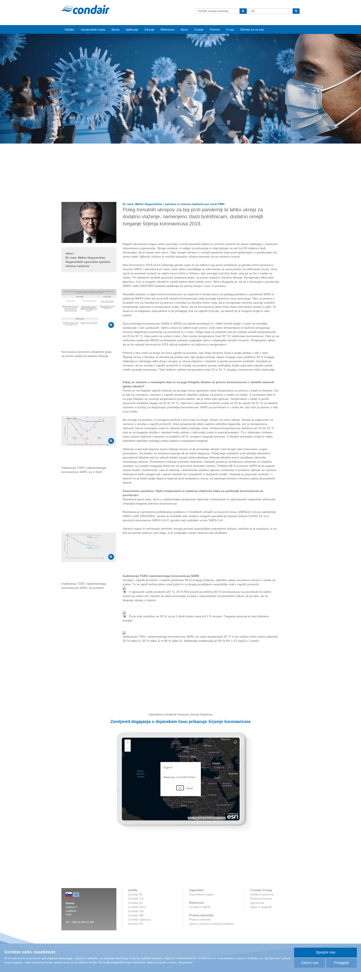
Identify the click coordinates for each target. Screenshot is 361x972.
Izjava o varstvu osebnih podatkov (211, 923)
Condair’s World (199, 907)
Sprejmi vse (325, 952)
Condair (85, 9)
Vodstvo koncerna (262, 894)
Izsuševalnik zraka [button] (93, 29)
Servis (115, 29)
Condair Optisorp (139, 919)
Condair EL (135, 894)
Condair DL (135, 902)
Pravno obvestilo (200, 919)
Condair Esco (137, 907)
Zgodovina (257, 902)
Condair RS (135, 923)
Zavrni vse (309, 963)
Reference (167, 29)
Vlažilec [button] (70, 29)
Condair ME (136, 915)
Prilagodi (341, 963)
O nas (230, 29)
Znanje (198, 29)
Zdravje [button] (149, 29)
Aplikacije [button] (132, 29)
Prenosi (215, 29)
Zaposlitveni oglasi (201, 894)
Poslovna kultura (261, 898)
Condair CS (135, 898)
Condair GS (136, 911)
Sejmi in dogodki (261, 907)
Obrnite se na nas (252, 29)
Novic (184, 29)
